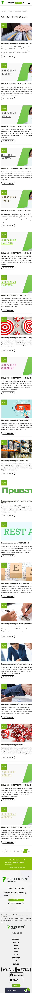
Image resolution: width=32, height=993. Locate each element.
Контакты (16, 964)
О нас (16, 961)
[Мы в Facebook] (12, 933)
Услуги (16, 952)
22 (22, 851)
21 (18, 851)
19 (10, 851)
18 (7, 851)
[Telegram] (21, 933)
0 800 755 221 (10, 3)
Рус (23, 3)
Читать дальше (8, 56)
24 (29, 851)
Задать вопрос (17, 903)
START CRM (16, 942)
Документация (16, 958)
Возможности (16, 939)
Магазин (16, 955)
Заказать (18, 3)
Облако (16, 945)
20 (14, 851)
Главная (3, 914)
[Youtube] (14, 933)
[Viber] (18, 933)
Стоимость (16, 948)
